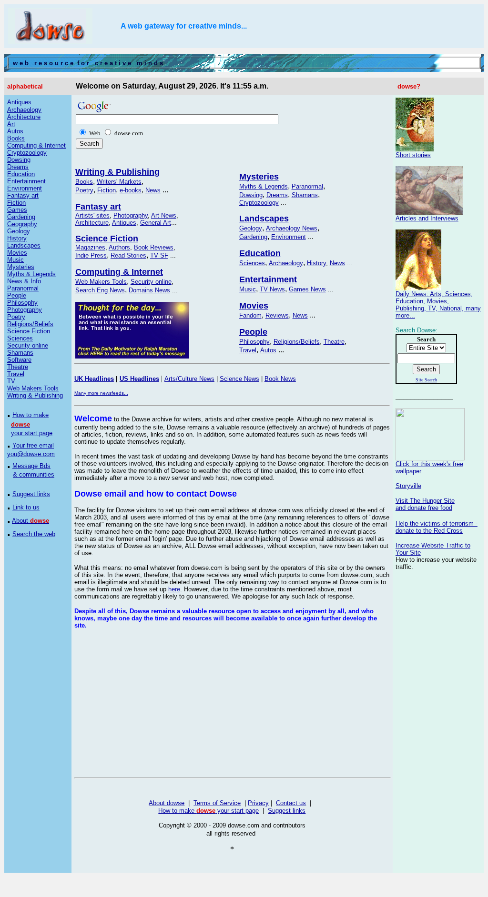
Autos (268, 350)
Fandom (250, 315)
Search (426, 369)
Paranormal (307, 186)
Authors (119, 247)
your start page (31, 433)
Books (84, 181)
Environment (288, 236)
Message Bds (31, 465)
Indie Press (91, 255)
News (153, 190)
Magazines (90, 247)
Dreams (277, 195)
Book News (280, 378)
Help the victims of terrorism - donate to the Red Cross (437, 527)
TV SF (159, 255)
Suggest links (31, 494)
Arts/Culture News (189, 378)
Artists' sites (92, 215)
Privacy (258, 803)
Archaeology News (291, 228)
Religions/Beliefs (297, 341)
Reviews (277, 315)
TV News (272, 289)
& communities (33, 474)
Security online (151, 281)
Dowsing (251, 195)
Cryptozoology (259, 202)
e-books (131, 190)
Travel (247, 350)
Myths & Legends (263, 186)
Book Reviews (153, 247)
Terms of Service (217, 803)
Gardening (253, 236)
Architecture (92, 222)
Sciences (252, 263)
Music (247, 289)
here (174, 589)
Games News (307, 289)
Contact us (291, 803)
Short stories (413, 155)
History (316, 263)
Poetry (84, 190)
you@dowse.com (31, 454)
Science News (239, 378)
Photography (130, 215)
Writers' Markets (119, 181)
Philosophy (254, 341)
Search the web (33, 534)
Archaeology (286, 263)
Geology (250, 228)
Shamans (305, 195)
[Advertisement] (154, 703)
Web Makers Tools (101, 281)
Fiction (106, 190)
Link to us (26, 507)
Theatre (334, 341)
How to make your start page (208, 810)
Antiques (124, 222)
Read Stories (128, 255)
